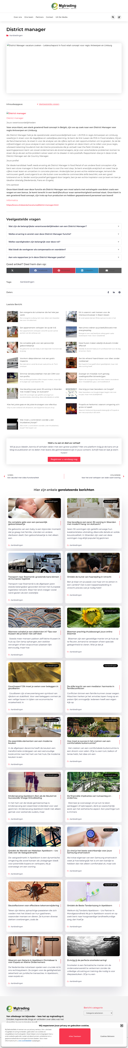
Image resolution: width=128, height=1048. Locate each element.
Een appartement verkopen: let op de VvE (38, 328)
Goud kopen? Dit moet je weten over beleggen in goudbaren (33, 687)
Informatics (12, 200)
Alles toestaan (75, 1036)
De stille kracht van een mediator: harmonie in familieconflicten (90, 687)
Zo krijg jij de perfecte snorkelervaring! (87, 960)
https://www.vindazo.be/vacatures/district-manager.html (32, 205)
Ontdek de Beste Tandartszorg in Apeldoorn (89, 905)
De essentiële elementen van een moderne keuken (30, 742)
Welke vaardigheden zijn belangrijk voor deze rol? (64, 242)
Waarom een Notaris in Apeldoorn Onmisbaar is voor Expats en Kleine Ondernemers (32, 961)
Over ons (18, 17)
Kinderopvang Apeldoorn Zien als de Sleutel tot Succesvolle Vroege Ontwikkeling (32, 797)
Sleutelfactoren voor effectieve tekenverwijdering (33, 905)
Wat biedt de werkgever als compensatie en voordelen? (64, 249)
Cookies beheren (107, 1036)
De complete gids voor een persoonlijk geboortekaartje (27, 523)
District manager (14, 118)
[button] (121, 1025)
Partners (40, 17)
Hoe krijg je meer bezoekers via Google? (96, 389)
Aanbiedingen (16, 35)
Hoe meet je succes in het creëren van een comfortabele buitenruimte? (88, 742)
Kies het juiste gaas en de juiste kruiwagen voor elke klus (32, 404)
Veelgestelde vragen (49, 104)
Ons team (28, 17)
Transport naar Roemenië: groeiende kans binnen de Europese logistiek (33, 578)
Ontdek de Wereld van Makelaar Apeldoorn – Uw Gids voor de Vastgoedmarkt (33, 851)
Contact (49, 17)
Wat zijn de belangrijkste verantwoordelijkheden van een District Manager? (64, 226)
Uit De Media (61, 17)
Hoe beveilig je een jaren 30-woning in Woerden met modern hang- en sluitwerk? (91, 523)
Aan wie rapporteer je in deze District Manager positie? (64, 257)
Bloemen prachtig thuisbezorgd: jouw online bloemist (89, 632)
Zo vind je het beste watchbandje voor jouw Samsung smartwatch (89, 851)
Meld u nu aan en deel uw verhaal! (64, 443)
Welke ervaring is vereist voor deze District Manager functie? (64, 234)
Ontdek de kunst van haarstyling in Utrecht (89, 577)
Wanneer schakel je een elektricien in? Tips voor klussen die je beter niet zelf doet (32, 632)
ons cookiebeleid (24, 1041)
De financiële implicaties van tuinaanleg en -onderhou (89, 797)
